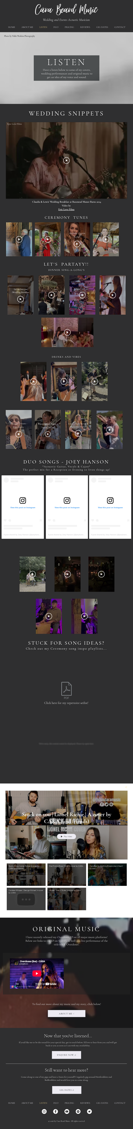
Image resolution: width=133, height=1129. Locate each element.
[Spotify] (78, 1111)
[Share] (125, 787)
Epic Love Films (14, 123)
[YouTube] (66, 1111)
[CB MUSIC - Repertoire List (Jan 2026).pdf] (66, 691)
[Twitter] (89, 1111)
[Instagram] (44, 1111)
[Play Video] (26, 875)
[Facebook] (55, 1111)
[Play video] (66, 160)
